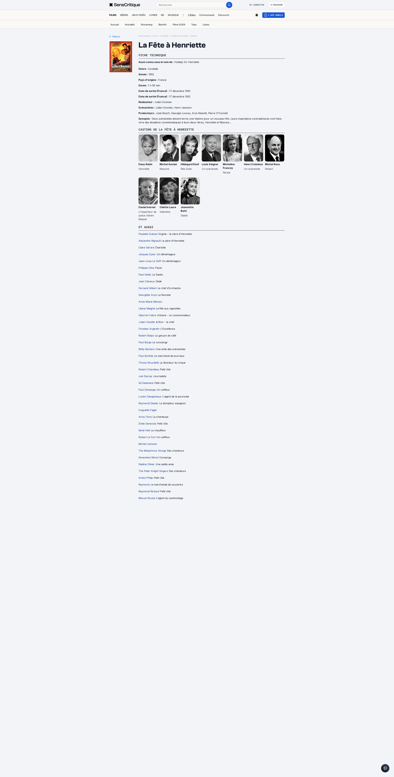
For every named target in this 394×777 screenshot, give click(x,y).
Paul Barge (145, 342)
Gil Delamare (146, 382)
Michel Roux (272, 164)
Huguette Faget (148, 410)
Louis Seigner (210, 164)
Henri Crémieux (253, 164)
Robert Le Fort (147, 437)
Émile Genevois (147, 423)
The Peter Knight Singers (153, 471)
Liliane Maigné (147, 308)
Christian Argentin (149, 328)
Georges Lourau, (181, 113)
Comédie (164, 36)
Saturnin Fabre (147, 315)
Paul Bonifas (146, 355)
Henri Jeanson (183, 107)
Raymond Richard (149, 491)
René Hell (144, 430)
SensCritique (144, 36)
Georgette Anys (148, 294)
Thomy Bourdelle (149, 362)
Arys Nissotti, (200, 113)
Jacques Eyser (147, 254)
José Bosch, (163, 113)
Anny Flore (145, 416)
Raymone (144, 484)
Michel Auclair (168, 164)
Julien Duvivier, (164, 107)
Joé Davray (145, 376)
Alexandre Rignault (150, 240)
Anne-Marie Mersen (150, 301)
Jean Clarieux (147, 281)
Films (155, 36)
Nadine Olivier (147, 464)
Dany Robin (145, 164)
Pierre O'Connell (218, 113)
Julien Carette (147, 322)
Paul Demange (147, 389)
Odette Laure (168, 207)
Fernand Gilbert (148, 288)
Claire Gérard (146, 247)
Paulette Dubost (148, 234)
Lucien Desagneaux (150, 396)
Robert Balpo (146, 335)
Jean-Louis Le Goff (150, 261)
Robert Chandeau (149, 369)
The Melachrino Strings (152, 450)
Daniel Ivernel (147, 207)
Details (194, 36)
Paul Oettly (145, 274)
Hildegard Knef (190, 164)
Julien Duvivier (163, 102)
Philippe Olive (146, 267)
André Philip (146, 477)
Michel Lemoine (148, 443)
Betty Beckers (147, 349)
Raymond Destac (148, 403)
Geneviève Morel (148, 457)
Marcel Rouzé (147, 498)
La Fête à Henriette (179, 36)
